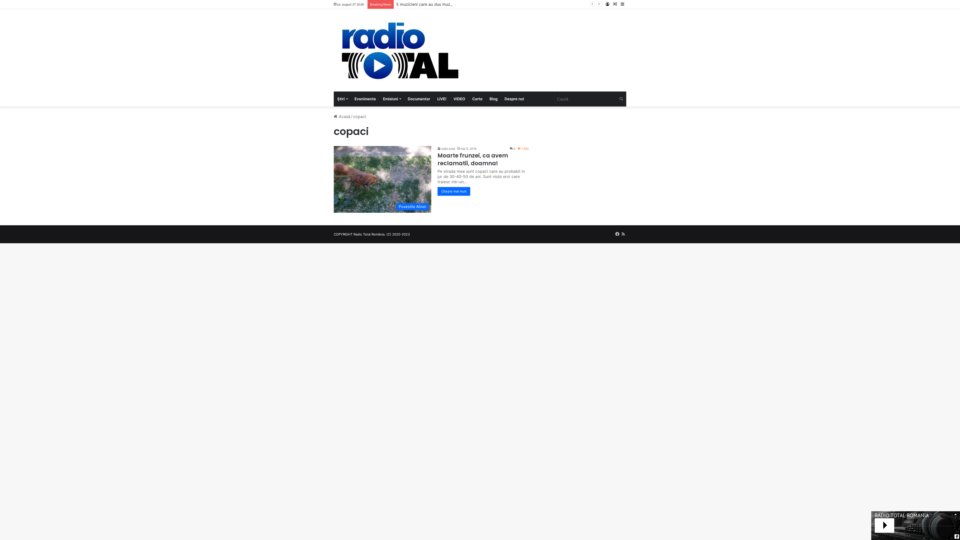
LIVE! (441, 98)
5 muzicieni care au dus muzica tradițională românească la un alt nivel (462, 4)
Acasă (344, 116)
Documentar (419, 98)
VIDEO (459, 98)
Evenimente (365, 98)
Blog (494, 98)
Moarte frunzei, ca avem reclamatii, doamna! (473, 159)
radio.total (448, 148)
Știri (341, 98)
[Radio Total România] (399, 50)
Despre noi (514, 98)
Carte (477, 98)
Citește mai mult (453, 191)
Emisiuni (390, 98)
